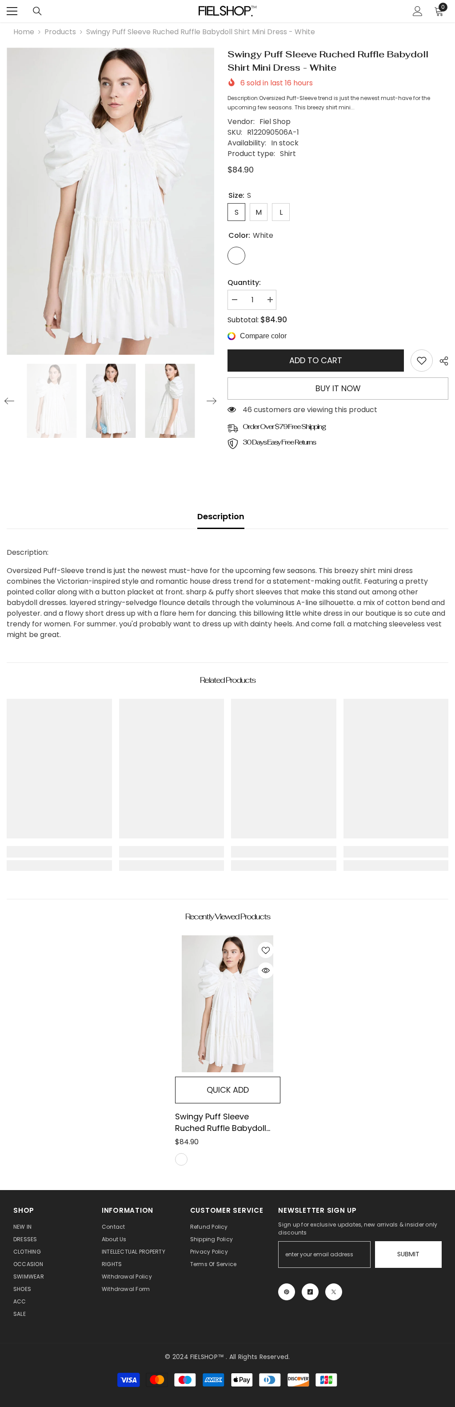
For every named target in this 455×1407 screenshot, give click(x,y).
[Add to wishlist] (266, 950)
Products (60, 32)
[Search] (37, 11)
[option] (110, 201)
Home (23, 32)
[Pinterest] (286, 1291)
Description (220, 516)
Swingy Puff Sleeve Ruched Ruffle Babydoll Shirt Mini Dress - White (220, 1122)
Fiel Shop (275, 121)
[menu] (12, 11)
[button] (9, 401)
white (181, 1159)
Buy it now (338, 388)
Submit (408, 1254)
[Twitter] (333, 1291)
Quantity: (244, 282)
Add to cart (315, 360)
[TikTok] (310, 1291)
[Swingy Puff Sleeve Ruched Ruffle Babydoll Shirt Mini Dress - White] (227, 1003)
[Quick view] (266, 970)
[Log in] (418, 11)
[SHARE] (440, 361)
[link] (422, 360)
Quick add (228, 1089)
